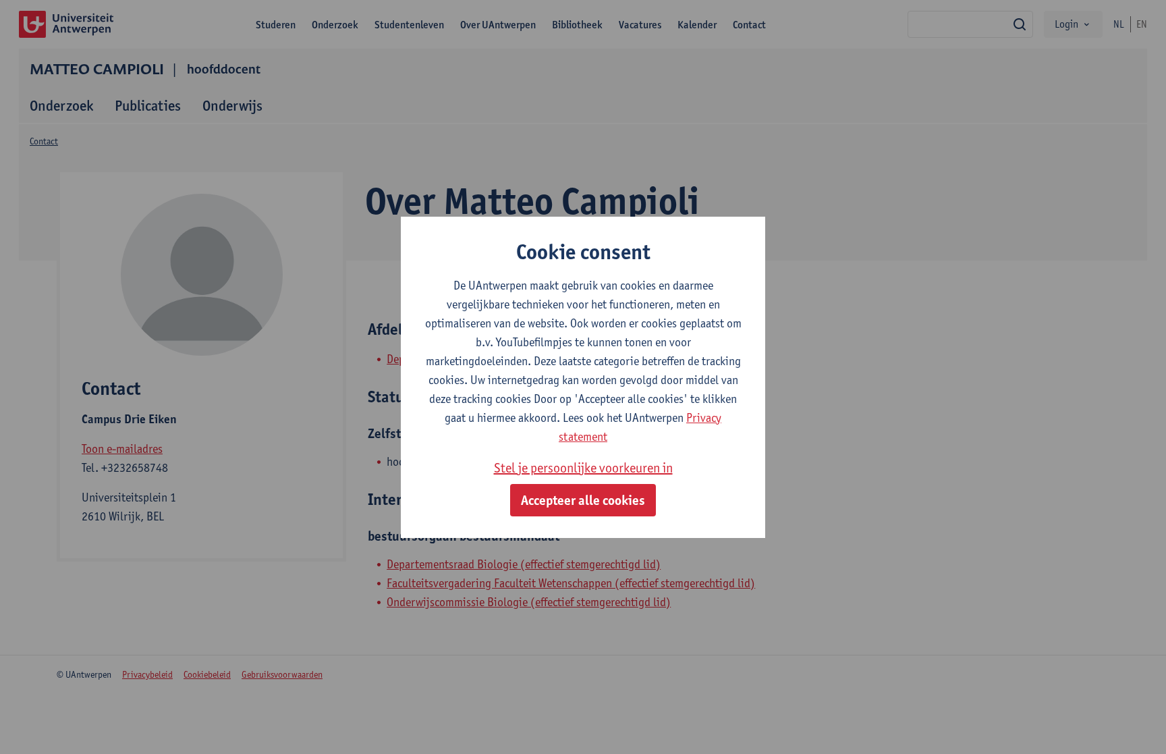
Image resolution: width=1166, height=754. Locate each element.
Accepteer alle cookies (583, 500)
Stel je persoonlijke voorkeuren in (583, 468)
